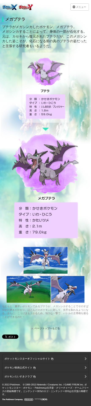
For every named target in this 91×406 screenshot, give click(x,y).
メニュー (81, 7)
